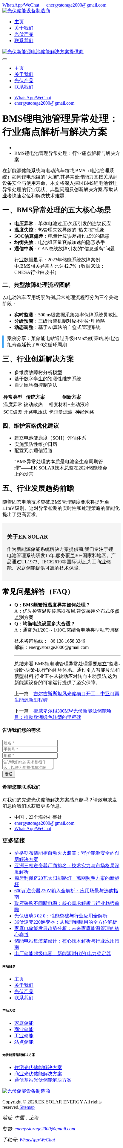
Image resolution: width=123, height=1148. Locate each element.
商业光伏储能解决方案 (38, 1073)
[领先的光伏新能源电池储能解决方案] (43, 51)
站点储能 (23, 1042)
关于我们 (23, 28)
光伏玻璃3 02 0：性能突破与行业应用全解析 (60, 915)
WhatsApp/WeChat (20, 4)
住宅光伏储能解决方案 (38, 1067)
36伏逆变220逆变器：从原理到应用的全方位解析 (65, 922)
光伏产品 (23, 34)
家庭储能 (23, 1023)
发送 (9, 774)
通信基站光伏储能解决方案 (43, 1080)
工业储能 (23, 1035)
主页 (19, 21)
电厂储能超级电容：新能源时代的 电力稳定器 (62, 953)
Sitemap (27, 1107)
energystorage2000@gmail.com (76, 4)
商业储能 (23, 1029)
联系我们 (23, 40)
